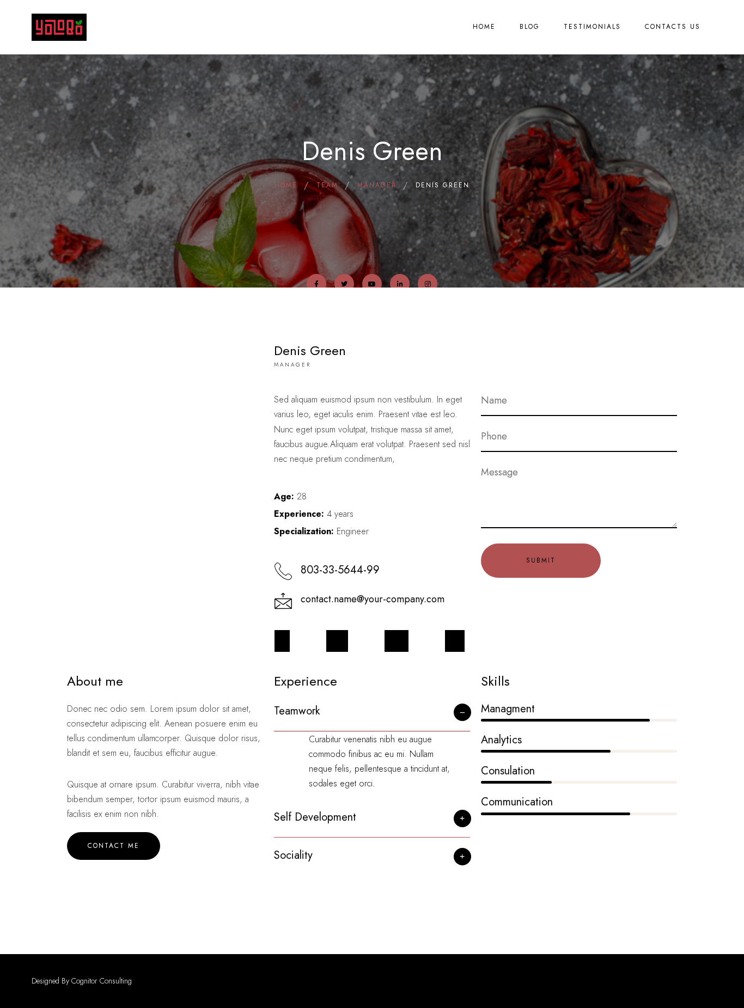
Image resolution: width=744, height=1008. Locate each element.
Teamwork (297, 711)
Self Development (315, 817)
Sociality (293, 855)
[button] (372, 716)
